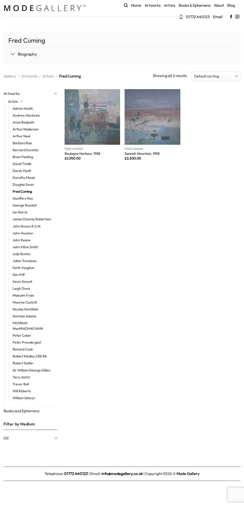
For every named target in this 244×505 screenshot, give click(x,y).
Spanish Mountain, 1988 (142, 153)
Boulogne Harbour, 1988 (82, 153)
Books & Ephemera (194, 5)
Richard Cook (23, 349)
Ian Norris (20, 212)
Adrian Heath (23, 108)
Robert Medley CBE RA (30, 356)
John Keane (21, 240)
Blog (231, 5)
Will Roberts (22, 391)
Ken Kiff (19, 275)
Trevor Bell (21, 384)
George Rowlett (24, 205)
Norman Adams (24, 316)
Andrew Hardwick (26, 115)
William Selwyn (24, 398)
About (219, 5)
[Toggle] (13, 54)
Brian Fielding (23, 157)
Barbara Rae (22, 143)
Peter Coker (22, 335)
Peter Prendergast (27, 342)
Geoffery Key (23, 198)
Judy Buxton (22, 254)
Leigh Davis (21, 288)
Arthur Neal (21, 136)
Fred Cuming (22, 191)
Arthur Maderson (26, 129)
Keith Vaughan (24, 268)
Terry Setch (21, 377)
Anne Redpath (23, 122)
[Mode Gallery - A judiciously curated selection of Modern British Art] (45, 8)
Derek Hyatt (22, 171)
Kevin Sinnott (22, 281)
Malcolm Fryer (23, 295)
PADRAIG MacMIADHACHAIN (28, 326)
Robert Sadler (23, 363)
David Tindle (22, 164)
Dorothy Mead (24, 177)
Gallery (10, 76)
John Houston (23, 233)
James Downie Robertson (32, 219)
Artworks (153, 5)
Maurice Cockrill (25, 302)
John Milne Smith (25, 247)
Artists (169, 5)
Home (136, 5)
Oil (6, 438)
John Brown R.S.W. (27, 226)
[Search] (126, 5)
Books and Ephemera (21, 410)
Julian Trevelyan (25, 261)
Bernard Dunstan (26, 150)
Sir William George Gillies (31, 370)
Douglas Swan (23, 184)
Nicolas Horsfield (25, 309)
